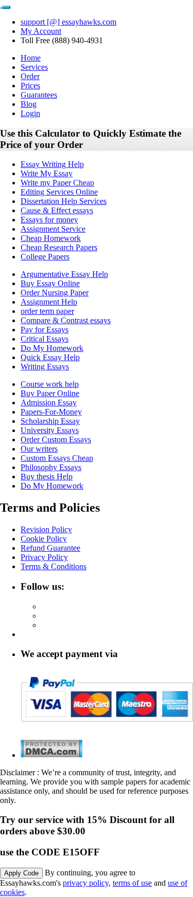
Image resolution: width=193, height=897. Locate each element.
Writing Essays (45, 366)
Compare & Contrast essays (66, 320)
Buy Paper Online (50, 393)
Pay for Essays (44, 329)
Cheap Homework (51, 238)
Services (34, 67)
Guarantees (39, 94)
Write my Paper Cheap (57, 182)
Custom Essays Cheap (57, 458)
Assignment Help (49, 301)
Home (31, 57)
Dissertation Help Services (64, 201)
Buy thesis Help (47, 476)
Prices (30, 85)
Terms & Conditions (53, 566)
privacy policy (86, 883)
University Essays (50, 430)
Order (30, 76)
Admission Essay (49, 402)
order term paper (47, 311)
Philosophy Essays (51, 467)
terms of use (132, 883)
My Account (41, 31)
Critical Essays (44, 338)
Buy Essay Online (50, 283)
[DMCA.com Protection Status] (51, 755)
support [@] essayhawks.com (68, 21)
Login (30, 113)
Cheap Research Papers (59, 247)
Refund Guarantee (50, 548)
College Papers (45, 256)
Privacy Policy (44, 557)
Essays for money (49, 219)
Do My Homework (52, 348)
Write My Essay (47, 173)
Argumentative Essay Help (64, 274)
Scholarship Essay (50, 421)
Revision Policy (46, 529)
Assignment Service (53, 229)
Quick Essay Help (50, 357)
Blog (29, 104)
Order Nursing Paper (55, 292)
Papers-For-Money (51, 411)
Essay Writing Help (52, 164)
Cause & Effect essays (57, 210)
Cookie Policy (44, 538)
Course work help (50, 384)
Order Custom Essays (56, 439)
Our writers (39, 448)
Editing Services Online (59, 192)
